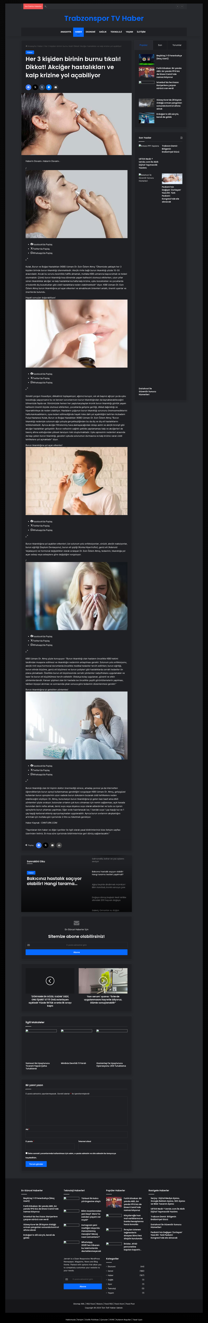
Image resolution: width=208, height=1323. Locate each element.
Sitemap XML (79, 1304)
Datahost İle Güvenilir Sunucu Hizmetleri (147, 391)
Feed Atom (119, 1304)
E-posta (30, 1141)
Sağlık (103, 32)
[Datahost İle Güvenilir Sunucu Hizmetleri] (149, 279)
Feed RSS (108, 1304)
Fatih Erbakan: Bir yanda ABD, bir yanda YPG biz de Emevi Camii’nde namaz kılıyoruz (169, 73)
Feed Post (130, 1304)
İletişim (141, 32)
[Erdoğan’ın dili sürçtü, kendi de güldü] (146, 118)
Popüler (144, 45)
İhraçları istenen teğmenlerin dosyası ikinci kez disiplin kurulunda (133, 1234)
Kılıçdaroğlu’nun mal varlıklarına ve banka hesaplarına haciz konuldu (133, 1220)
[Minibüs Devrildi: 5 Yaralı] (76, 1045)
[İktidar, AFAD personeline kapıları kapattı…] (114, 1247)
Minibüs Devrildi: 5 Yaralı (73, 1063)
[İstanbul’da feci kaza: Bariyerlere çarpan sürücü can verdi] (146, 89)
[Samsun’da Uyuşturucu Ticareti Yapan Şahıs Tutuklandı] (41, 1045)
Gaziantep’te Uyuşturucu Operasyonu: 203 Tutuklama (111, 1064)
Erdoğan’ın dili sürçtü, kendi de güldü (167, 115)
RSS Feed (90, 1304)
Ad (28, 1129)
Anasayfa (66, 32)
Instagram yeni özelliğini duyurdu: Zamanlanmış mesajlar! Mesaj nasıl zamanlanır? (90, 1231)
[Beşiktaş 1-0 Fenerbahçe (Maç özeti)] (146, 59)
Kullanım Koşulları (123, 1319)
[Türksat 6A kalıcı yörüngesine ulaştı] (71, 1202)
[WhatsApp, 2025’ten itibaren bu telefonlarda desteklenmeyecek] (71, 1246)
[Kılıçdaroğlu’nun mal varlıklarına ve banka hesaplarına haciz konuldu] (114, 1219)
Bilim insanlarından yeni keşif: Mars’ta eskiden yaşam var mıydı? (91, 1215)
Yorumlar (177, 45)
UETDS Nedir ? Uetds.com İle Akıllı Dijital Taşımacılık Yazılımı (148, 163)
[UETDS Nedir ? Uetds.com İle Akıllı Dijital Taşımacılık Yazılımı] (149, 150)
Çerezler (104, 1319)
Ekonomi (90, 32)
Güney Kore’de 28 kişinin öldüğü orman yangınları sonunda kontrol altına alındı (169, 104)
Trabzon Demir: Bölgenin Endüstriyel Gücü (63, 6)
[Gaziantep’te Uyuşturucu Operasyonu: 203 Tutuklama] (111, 1045)
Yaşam (129, 32)
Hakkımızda (71, 1319)
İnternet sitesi (85, 1141)
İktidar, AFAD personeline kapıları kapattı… (132, 1246)
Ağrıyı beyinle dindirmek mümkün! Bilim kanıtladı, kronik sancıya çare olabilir (56, 881)
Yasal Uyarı (137, 1319)
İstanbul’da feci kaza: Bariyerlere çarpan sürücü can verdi (167, 85)
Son (160, 45)
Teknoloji (116, 32)
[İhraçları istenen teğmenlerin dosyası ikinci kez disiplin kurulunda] (114, 1233)
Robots (100, 1304)
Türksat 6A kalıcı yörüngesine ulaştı (91, 1200)
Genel (110, 1271)
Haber (78, 32)
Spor (110, 1284)
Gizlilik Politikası (92, 1319)
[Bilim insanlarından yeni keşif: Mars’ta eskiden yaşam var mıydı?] (71, 1215)
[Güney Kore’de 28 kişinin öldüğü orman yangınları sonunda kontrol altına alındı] (146, 102)
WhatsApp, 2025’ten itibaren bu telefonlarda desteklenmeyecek (91, 1247)
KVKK (112, 1319)
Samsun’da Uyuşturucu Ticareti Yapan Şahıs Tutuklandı (38, 1066)
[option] (76, 883)
